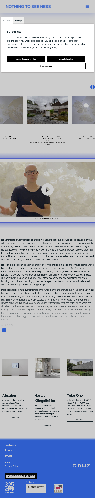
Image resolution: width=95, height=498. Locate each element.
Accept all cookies (66, 59)
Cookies (6, 20)
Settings (18, 20)
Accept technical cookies (26, 59)
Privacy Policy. (51, 47)
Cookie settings (46, 66)
